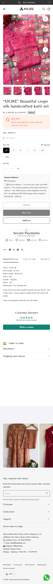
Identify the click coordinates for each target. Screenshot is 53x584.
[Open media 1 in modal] (45, 19)
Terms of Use (26, 499)
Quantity (6, 163)
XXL (44, 151)
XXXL (8, 158)
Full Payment (11, 181)
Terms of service (29, 565)
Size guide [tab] (29, 259)
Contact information (9, 568)
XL (36, 151)
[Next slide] (45, 49)
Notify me (26, 220)
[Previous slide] (7, 49)
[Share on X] (14, 249)
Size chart (47, 145)
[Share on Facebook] (10, 249)
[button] (4, 9)
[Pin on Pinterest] (18, 249)
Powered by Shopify (23, 579)
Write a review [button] (27, 327)
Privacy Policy (35, 499)
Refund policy (7, 565)
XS (7, 151)
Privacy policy (18, 565)
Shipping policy (42, 565)
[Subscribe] (47, 493)
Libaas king (12, 579)
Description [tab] (10, 259)
